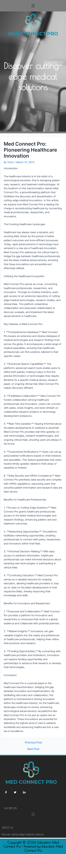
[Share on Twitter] (15, 792)
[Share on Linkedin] (24, 792)
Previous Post (33, 742)
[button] (33, 6)
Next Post (33, 749)
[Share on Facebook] (6, 792)
